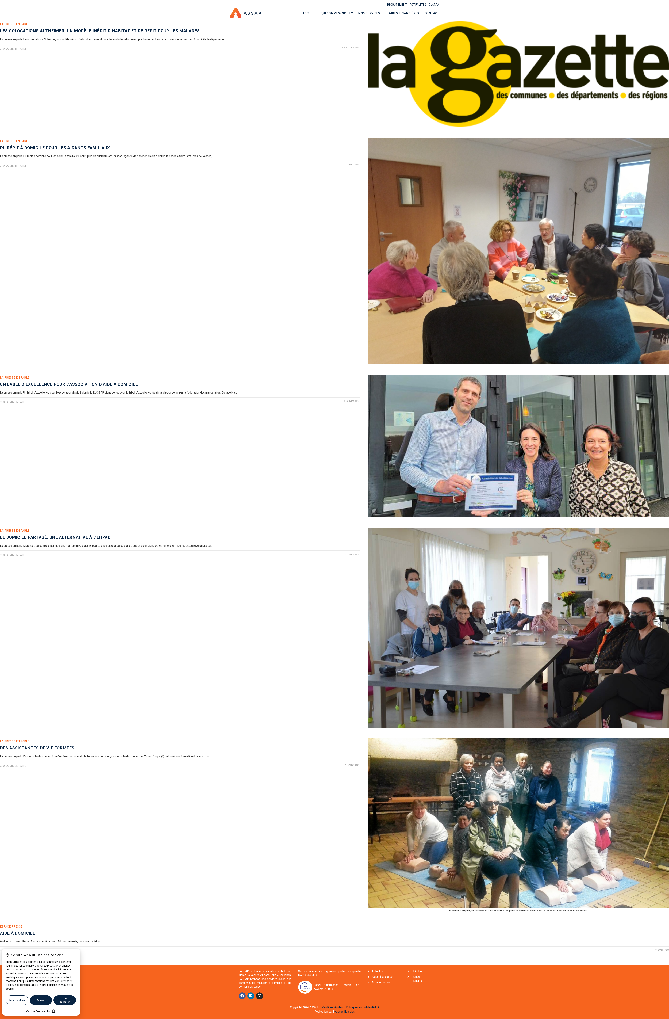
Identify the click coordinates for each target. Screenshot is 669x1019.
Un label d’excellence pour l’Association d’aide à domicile (69, 384)
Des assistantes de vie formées (37, 748)
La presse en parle (14, 24)
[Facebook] (242, 995)
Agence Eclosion (344, 1011)
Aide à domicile (17, 933)
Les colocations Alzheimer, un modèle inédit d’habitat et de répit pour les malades (100, 30)
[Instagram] (259, 995)
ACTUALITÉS (418, 4)
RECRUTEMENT (397, 4)
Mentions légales (332, 1007)
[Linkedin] (250, 995)
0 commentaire (14, 48)
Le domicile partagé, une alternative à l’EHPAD (55, 537)
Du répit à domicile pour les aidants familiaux (55, 147)
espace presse (11, 926)
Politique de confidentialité (362, 1007)
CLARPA (434, 4)
